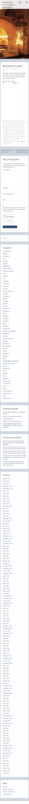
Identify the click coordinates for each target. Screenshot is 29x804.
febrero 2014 (6, 710)
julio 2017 (5, 608)
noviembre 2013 (7, 718)
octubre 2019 (6, 541)
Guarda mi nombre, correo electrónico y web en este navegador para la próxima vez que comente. (14, 209)
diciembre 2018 (7, 566)
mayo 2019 (6, 553)
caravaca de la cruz (18, 134)
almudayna (21, 133)
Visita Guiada (6, 398)
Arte (4, 258)
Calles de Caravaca (8, 271)
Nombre (6, 188)
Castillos (12, 122)
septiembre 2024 (8, 488)
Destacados (6, 296)
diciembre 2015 (7, 656)
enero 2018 (6, 593)
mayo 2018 (6, 583)
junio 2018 (6, 581)
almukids (5, 134)
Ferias (10, 126)
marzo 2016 (6, 648)
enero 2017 (6, 623)
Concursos (6, 286)
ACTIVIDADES (8, 120)
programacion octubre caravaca (11, 141)
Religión (5, 373)
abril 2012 (5, 765)
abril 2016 (5, 646)
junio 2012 (6, 760)
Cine (4, 278)
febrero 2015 (6, 681)
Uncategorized (6, 131)
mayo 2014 (6, 703)
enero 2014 (6, 713)
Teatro (5, 388)
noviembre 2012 (7, 748)
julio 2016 (5, 638)
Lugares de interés (13, 127)
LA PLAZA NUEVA (8, 419)
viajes (4, 396)
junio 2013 (6, 730)
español (10, 124)
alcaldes (5, 253)
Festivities (6, 321)
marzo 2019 (6, 558)
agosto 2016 (6, 636)
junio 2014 (6, 701)
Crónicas (5, 288)
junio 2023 (6, 508)
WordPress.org (7, 794)
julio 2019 (5, 548)
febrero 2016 (6, 651)
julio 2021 (5, 511)
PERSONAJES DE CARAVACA (11, 361)
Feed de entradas (7, 789)
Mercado (21, 127)
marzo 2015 (6, 678)
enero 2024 (6, 503)
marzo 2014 (6, 708)
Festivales (5, 316)
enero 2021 (6, 516)
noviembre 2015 (7, 658)
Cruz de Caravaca (8, 291)
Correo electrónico (9, 194)
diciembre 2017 (7, 596)
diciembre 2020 (7, 518)
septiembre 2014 (7, 693)
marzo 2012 (6, 768)
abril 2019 (5, 556)
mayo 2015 (6, 673)
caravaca (10, 134)
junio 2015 (6, 671)
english (5, 298)
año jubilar (15, 120)
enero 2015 (6, 683)
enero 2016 (6, 653)
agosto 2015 (6, 666)
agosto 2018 (6, 576)
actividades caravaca (19, 131)
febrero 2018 (6, 591)
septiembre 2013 (7, 723)
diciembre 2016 (7, 626)
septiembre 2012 (7, 753)
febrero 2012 (6, 770)
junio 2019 (6, 551)
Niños (4, 358)
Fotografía (6, 326)
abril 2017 (5, 616)
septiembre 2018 (7, 573)
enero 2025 (6, 483)
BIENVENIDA (6, 122)
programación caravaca (13, 140)
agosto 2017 (6, 606)
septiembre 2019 (7, 543)
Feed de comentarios (9, 791)
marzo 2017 (6, 618)
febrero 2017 (6, 621)
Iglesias (5, 336)
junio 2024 (6, 491)
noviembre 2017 (7, 598)
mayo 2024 (6, 493)
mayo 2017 (6, 613)
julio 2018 (5, 578)
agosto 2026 (6, 478)
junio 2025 (6, 481)
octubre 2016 (6, 631)
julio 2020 (6, 523)
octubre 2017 (6, 601)
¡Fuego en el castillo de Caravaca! (12, 416)
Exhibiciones (20, 124)
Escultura (5, 124)
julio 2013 (5, 728)
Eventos (15, 124)
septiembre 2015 (7, 663)
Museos (12, 129)
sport (4, 386)
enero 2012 (6, 773)
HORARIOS (5, 127)
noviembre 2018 (7, 568)
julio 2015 (5, 668)
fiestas (14, 126)
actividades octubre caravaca (10, 133)
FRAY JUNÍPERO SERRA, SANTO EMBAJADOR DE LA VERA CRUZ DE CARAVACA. (13, 425)
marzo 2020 (6, 528)
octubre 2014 (15, 136)
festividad (5, 318)
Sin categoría (6, 383)
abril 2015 (5, 676)
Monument (6, 343)
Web (4, 200)
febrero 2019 (6, 561)
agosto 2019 (6, 546)
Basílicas (5, 263)
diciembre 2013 (7, 715)
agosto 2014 (6, 696)
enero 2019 (6, 563)
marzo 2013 (6, 738)
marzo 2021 (6, 513)
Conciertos (18, 122)
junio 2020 (6, 526)
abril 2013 (5, 735)
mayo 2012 (6, 763)
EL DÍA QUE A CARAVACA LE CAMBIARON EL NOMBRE (13, 442)
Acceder (5, 786)
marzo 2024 (6, 498)
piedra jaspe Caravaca (9, 363)
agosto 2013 (6, 725)
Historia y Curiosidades (9, 331)
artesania (20, 120)
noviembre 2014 (7, 688)
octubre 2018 (6, 571)
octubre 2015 (6, 661)
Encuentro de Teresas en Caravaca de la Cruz (22, 152)
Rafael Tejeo (6, 368)
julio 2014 (5, 698)
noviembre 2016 (7, 628)
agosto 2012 (6, 755)
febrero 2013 (6, 740)
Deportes (23, 122)
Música (5, 351)
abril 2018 (5, 586)
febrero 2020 (6, 531)
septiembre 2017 (7, 603)
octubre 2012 (6, 750)
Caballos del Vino (8, 268)
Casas (4, 273)
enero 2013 (6, 743)
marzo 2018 (6, 588)
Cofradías (5, 281)
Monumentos (6, 129)
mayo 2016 (6, 643)
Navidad (5, 356)
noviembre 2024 (7, 486)
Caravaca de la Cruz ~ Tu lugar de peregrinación (8, 4)
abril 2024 (6, 496)
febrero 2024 (6, 501)
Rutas (22, 129)
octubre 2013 (6, 720)
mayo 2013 (6, 733)
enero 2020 (6, 533)
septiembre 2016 (7, 633)
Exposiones (6, 126)
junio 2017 (6, 611)
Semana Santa (7, 381)
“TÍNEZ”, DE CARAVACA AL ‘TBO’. (12, 421)
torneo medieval (7, 391)
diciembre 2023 (7, 506)
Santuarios (6, 378)
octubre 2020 (7, 521)
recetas (5, 371)
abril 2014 (5, 706)
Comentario (7, 169)
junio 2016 (6, 641)
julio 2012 (5, 758)
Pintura (5, 366)
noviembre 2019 (7, 538)
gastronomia (20, 126)
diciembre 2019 (7, 536)
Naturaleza (18, 129)
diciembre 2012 (7, 745)
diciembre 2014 (7, 686)
